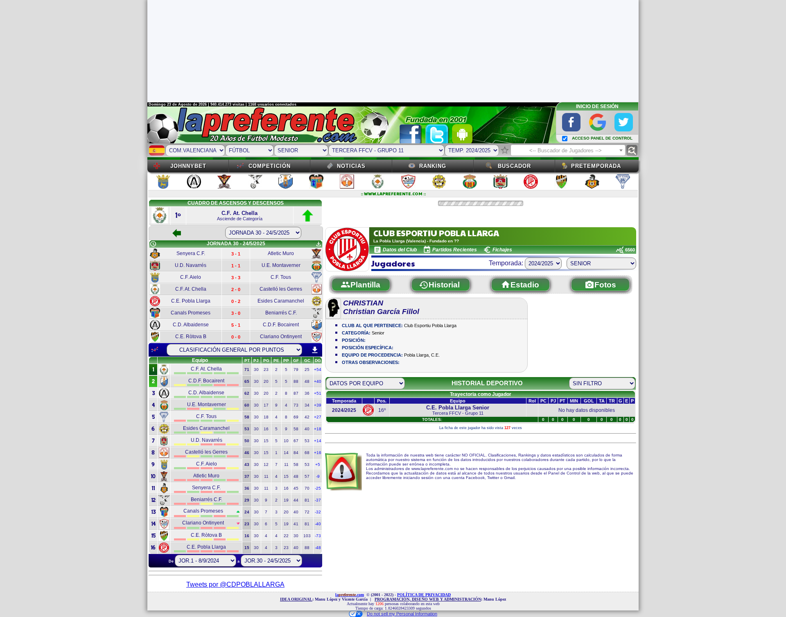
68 (307, 452)
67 (296, 440)
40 (307, 429)
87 (296, 393)
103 (307, 535)
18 (266, 417)
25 (307, 369)
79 (296, 369)
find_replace (631, 150)
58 (296, 429)
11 (286, 464)
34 (307, 405)
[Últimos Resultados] (154, 349)
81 (307, 500)
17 (266, 405)
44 (296, 500)
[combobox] (568, 150)
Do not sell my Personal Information (402, 613)
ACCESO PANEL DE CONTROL (602, 138)
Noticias (351, 166)
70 (307, 488)
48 (307, 381)
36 (307, 393)
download (314, 350)
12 (266, 464)
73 (296, 405)
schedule (153, 244)
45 (296, 488)
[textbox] (568, 150)
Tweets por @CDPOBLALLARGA (235, 584)
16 (266, 429)
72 (307, 512)
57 (307, 476)
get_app (318, 244)
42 (307, 417)
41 (296, 524)
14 (286, 452)
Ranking (432, 166)
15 (266, 440)
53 (307, 440)
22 (286, 535)
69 (296, 417)
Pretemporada (596, 166)
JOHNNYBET (188, 166)
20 (266, 381)
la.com (349, 594)
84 (296, 452)
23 (266, 369)
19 (286, 500)
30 (256, 369)
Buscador (514, 166)
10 (286, 440)
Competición (269, 166)
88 (296, 381)
